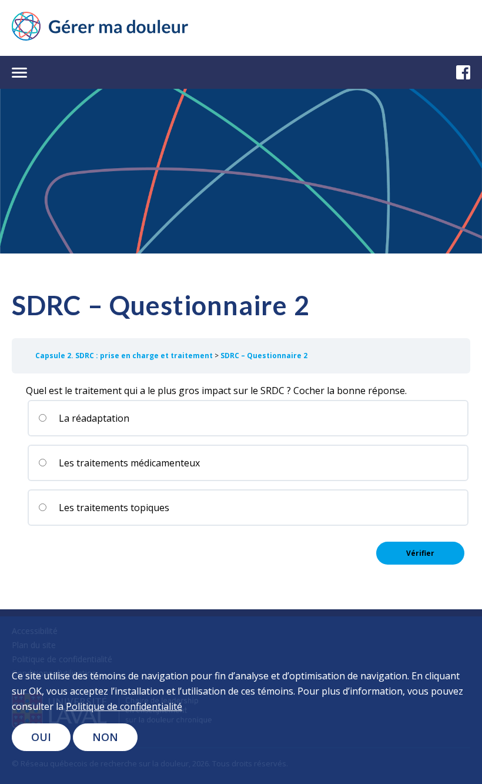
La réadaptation (92, 418)
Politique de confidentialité (124, 706)
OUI (41, 737)
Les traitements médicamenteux (128, 462)
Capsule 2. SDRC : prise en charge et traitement (125, 356)
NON (105, 737)
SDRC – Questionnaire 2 (263, 356)
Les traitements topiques (112, 507)
